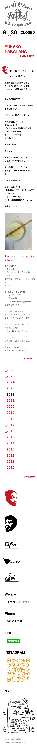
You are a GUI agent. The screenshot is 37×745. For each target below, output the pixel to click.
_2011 (9, 461)
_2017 (10, 425)
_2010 (10, 468)
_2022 (10, 394)
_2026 (10, 370)
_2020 (10, 407)
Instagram (15, 652)
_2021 (10, 400)
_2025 (10, 376)
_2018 (10, 419)
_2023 (10, 388)
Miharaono (19, 742)
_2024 (10, 382)
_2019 (10, 413)
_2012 (10, 455)
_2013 (10, 449)
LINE (8, 632)
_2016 (10, 431)
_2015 (10, 437)
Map (8, 691)
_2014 (10, 443)
